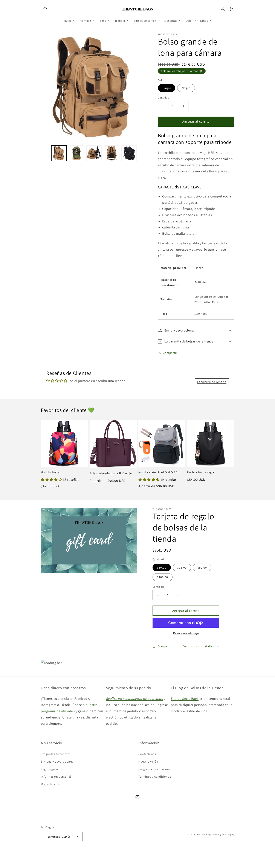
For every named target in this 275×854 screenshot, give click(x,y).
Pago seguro (49, 769)
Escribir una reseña (211, 382)
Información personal (56, 776)
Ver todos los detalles (198, 646)
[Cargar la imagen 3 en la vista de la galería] (94, 153)
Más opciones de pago (186, 633)
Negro (186, 88)
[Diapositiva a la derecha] (142, 153)
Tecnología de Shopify (223, 834)
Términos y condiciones (154, 776)
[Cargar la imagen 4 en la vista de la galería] (111, 153)
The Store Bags (203, 834)
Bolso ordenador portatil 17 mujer (111, 473)
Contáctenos (147, 754)
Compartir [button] (170, 353)
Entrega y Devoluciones (57, 761)
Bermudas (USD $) (58, 837)
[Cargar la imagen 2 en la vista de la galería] (76, 153)
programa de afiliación (154, 769)
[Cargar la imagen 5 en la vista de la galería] (129, 153)
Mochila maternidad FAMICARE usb (160, 472)
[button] (45, 9)
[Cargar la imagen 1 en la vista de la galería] (59, 153)
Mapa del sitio (50, 784)
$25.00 (182, 567)
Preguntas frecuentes (56, 754)
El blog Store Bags (185, 698)
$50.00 (202, 567)
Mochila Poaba (50, 472)
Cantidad (163, 97)
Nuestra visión (148, 761)
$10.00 (161, 567)
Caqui (166, 88)
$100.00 (162, 577)
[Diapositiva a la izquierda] (45, 153)
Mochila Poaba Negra (200, 472)
